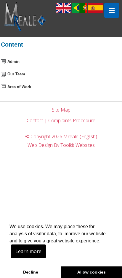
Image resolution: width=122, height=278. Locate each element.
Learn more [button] (28, 251)
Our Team (16, 74)
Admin (13, 61)
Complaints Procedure (71, 120)
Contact (35, 120)
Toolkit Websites (77, 145)
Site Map (61, 110)
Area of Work (19, 87)
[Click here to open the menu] (111, 10)
